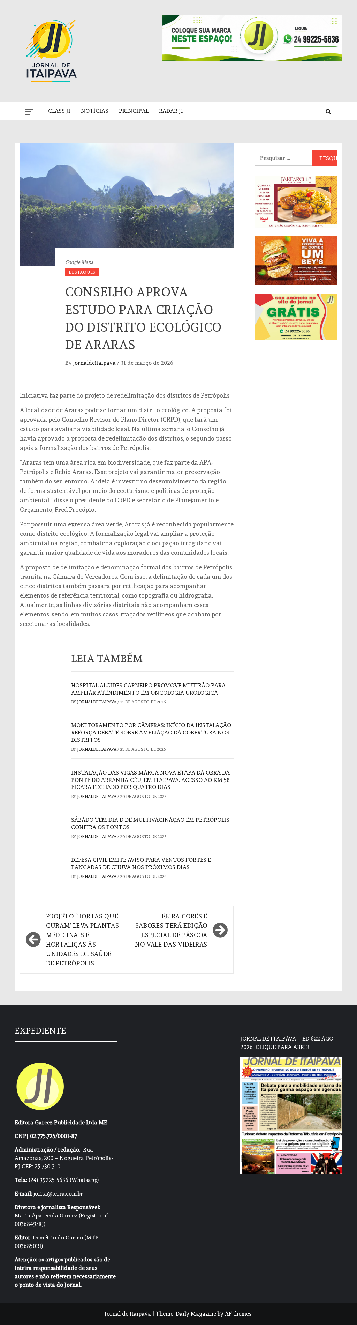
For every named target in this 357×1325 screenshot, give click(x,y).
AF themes (238, 1313)
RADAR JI (171, 111)
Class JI (59, 111)
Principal (134, 111)
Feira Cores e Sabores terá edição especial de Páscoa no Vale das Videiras (171, 930)
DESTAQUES (82, 272)
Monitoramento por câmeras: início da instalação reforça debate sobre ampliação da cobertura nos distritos (151, 732)
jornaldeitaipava (95, 363)
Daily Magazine (196, 1313)
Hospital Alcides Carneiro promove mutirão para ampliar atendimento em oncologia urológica (148, 689)
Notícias (94, 111)
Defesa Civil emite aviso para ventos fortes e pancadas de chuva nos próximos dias (141, 864)
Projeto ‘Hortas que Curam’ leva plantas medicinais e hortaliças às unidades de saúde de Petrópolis (82, 939)
